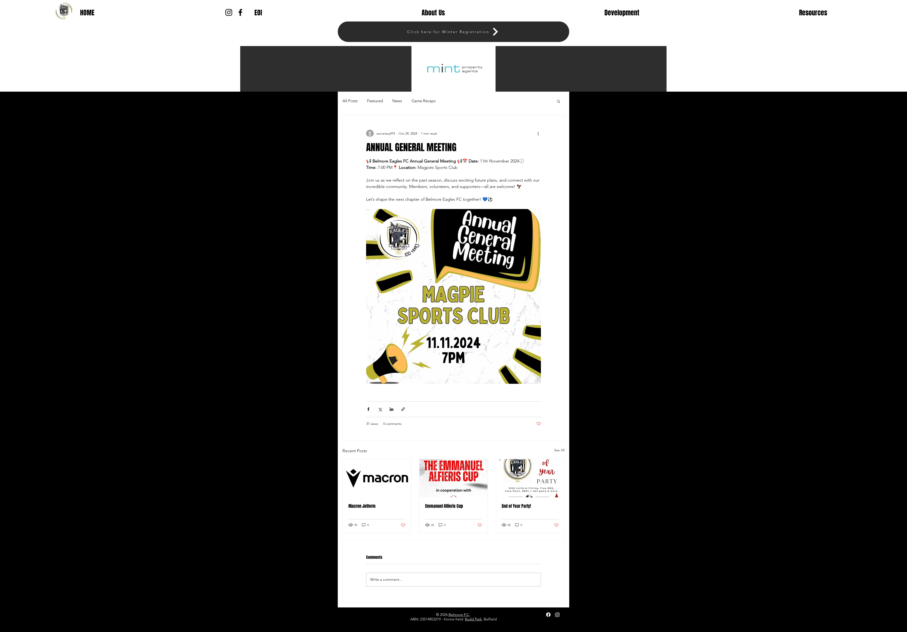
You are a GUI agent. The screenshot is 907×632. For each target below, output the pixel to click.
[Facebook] (548, 615)
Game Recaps (423, 100)
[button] (433, 13)
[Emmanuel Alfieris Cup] (453, 478)
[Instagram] (557, 615)
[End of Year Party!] (530, 478)
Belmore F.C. (459, 614)
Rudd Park (473, 619)
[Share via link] (403, 409)
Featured (375, 100)
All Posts (350, 100)
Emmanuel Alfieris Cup (444, 506)
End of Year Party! (516, 506)
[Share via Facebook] (368, 409)
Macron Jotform (362, 506)
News (397, 100)
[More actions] (538, 133)
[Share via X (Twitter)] (380, 409)
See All (559, 450)
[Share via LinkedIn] (391, 409)
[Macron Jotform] (377, 478)
